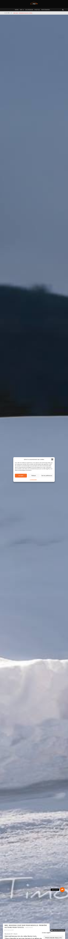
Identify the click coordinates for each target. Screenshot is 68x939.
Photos (37, 9)
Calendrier (29, 9)
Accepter (20, 475)
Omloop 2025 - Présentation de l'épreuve (25, 13)
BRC (21, 9)
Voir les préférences (46, 475)
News (17, 9)
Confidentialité (33, 479)
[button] (52, 459)
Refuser (34, 475)
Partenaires (45, 9)
